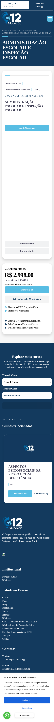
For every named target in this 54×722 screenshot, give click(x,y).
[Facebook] (3, 548)
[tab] (27, 128)
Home (4, 31)
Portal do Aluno (9, 577)
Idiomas (6, 615)
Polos (4, 601)
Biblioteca (7, 580)
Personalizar (27, 708)
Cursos (13, 31)
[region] (27, 697)
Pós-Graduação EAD (28, 31)
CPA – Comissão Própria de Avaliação (19, 621)
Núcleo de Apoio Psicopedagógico (18, 625)
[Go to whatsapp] (7, 715)
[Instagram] (8, 548)
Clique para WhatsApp (39, 5)
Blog (4, 604)
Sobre (5, 611)
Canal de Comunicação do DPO (17, 632)
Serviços (6, 635)
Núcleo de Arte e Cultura (13, 628)
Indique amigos (10, 5)
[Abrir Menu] (50, 19)
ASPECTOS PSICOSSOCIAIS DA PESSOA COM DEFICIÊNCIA (24, 472)
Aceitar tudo (27, 700)
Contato (6, 639)
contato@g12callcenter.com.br (16, 669)
